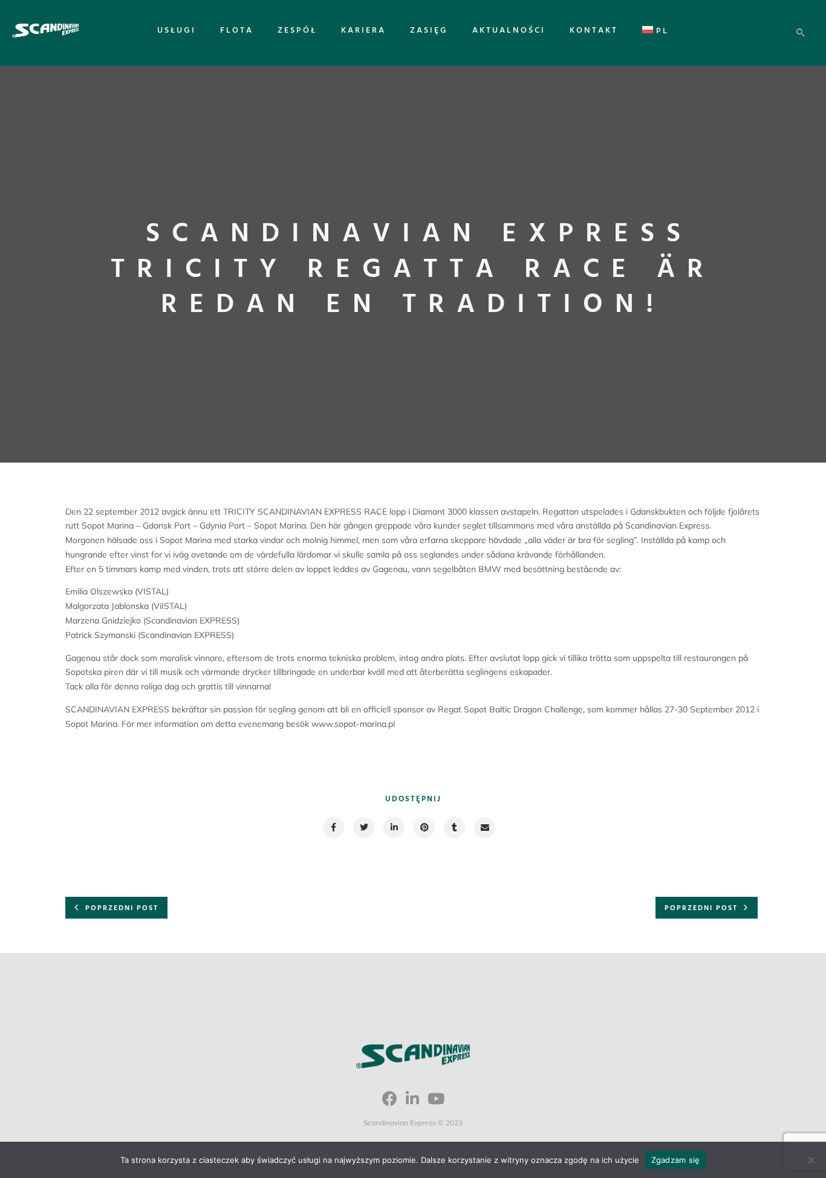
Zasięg (429, 30)
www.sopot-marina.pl (353, 723)
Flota (236, 30)
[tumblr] (453, 827)
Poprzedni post (121, 908)
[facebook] (332, 827)
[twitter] (363, 827)
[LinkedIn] (412, 1103)
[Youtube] (436, 1103)
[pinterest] (423, 827)
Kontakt (594, 30)
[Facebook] (390, 1103)
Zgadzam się (675, 1160)
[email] (484, 827)
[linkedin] (393, 827)
